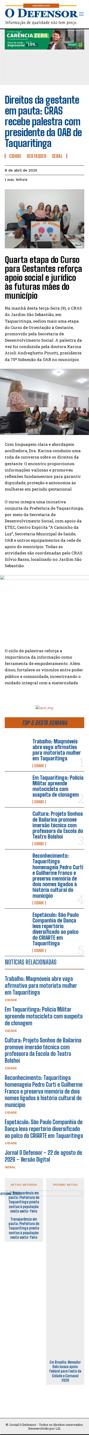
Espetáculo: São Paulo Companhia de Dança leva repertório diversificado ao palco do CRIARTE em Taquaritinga (56, 929)
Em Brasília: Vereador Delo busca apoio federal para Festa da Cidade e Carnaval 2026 (65, 1371)
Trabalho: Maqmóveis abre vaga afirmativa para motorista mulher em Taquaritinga (57, 750)
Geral (10, 1167)
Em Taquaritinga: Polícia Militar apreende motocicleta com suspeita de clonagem (58, 786)
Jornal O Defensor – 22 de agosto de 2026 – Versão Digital (43, 1156)
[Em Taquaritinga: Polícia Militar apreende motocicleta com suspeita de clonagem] (17, 785)
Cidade (39, 766)
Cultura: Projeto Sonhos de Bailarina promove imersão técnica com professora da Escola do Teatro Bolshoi (58, 825)
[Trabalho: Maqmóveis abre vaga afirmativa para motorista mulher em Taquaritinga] (17, 749)
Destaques (37, 156)
